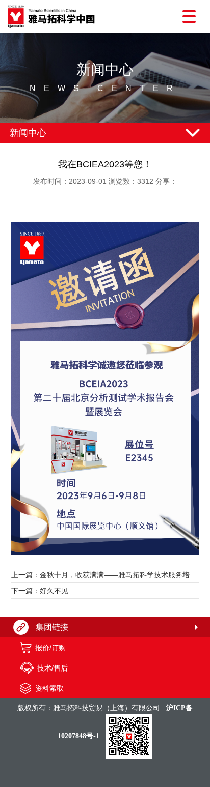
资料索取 (49, 688)
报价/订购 (50, 648)
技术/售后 (52, 668)
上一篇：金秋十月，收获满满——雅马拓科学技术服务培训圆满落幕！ (105, 575)
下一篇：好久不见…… (47, 591)
